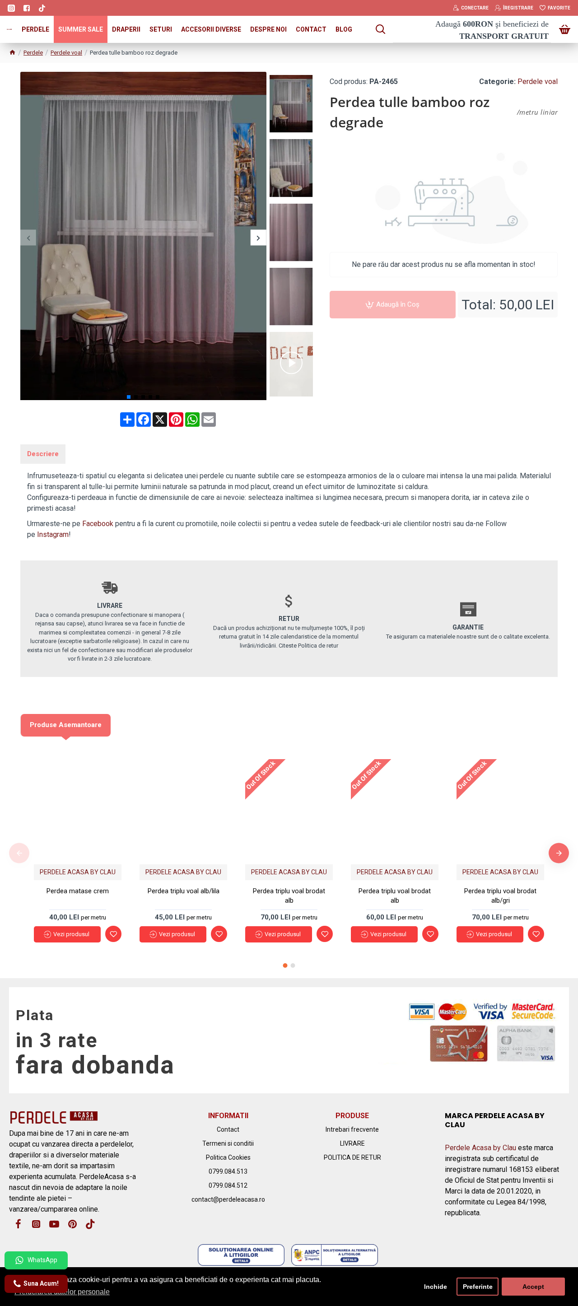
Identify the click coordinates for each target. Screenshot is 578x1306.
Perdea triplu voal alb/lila (183, 891)
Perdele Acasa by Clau (480, 1147)
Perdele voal (66, 52)
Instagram (53, 534)
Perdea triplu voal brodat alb (289, 896)
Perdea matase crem (78, 891)
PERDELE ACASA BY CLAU (78, 872)
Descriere (43, 454)
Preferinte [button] (478, 1286)
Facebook (97, 523)
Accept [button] (533, 1286)
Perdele (33, 52)
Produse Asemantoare (66, 725)
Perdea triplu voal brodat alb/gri (500, 896)
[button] (28, 238)
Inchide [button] (435, 1286)
